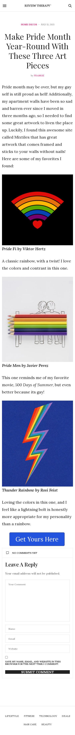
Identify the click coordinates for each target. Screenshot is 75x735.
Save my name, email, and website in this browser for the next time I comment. (33, 662)
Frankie (39, 75)
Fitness (29, 715)
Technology (48, 715)
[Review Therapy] (37, 5)
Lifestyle (12, 715)
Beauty (46, 724)
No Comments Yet (24, 552)
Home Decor (29, 25)
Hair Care (30, 724)
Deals (66, 715)
